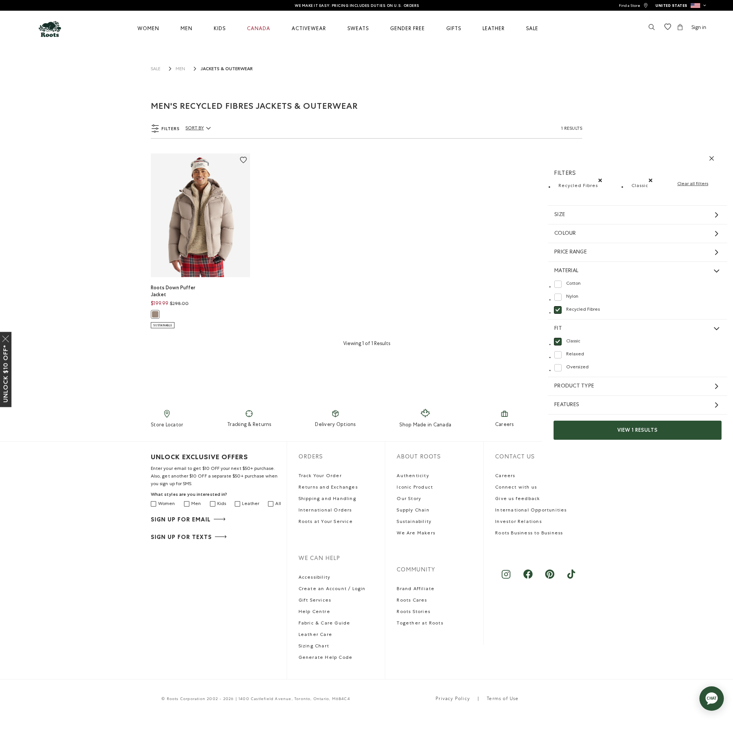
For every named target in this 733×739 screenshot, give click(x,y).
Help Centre (314, 612)
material (566, 271)
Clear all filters (692, 184)
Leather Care (315, 635)
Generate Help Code (326, 658)
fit (558, 328)
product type (574, 386)
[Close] (5, 337)
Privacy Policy (453, 699)
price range (570, 252)
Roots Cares (412, 601)
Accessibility (315, 578)
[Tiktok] (571, 578)
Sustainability (414, 522)
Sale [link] (155, 69)
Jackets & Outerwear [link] (226, 68)
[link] (633, 5)
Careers (504, 425)
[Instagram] (506, 578)
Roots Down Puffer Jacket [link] (173, 291)
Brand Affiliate (415, 589)
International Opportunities (531, 510)
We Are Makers (416, 533)
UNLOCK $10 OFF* (5, 374)
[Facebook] (528, 578)
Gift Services (315, 601)
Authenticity (413, 476)
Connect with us (516, 488)
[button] (681, 5)
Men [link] (180, 69)
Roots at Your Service (326, 522)
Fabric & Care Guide (324, 623)
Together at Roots (420, 623)
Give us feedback (517, 499)
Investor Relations (518, 522)
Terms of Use (502, 699)
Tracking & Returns (249, 425)
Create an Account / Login (332, 589)
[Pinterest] (549, 578)
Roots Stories (413, 612)
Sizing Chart (314, 646)
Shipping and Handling (327, 499)
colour (565, 233)
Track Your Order (320, 476)
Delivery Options (335, 425)
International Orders (325, 510)
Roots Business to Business (529, 533)
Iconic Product (415, 488)
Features (566, 405)
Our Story (409, 499)
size (559, 215)
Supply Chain (413, 510)
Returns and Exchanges (328, 488)
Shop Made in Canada (425, 425)
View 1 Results (637, 430)
